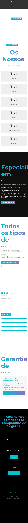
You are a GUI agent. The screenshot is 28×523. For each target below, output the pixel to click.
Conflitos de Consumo (14, 512)
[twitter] (14, 473)
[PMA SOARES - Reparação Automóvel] (14, 4)
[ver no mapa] (14, 487)
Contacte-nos (14, 392)
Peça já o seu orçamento (10, 262)
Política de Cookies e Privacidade (14, 504)
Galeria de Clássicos (12, 44)
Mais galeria (6, 314)
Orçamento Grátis (8, 202)
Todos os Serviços (16, 18)
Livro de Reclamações (14, 516)
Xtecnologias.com (19, 508)
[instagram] (18, 473)
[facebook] (10, 473)
